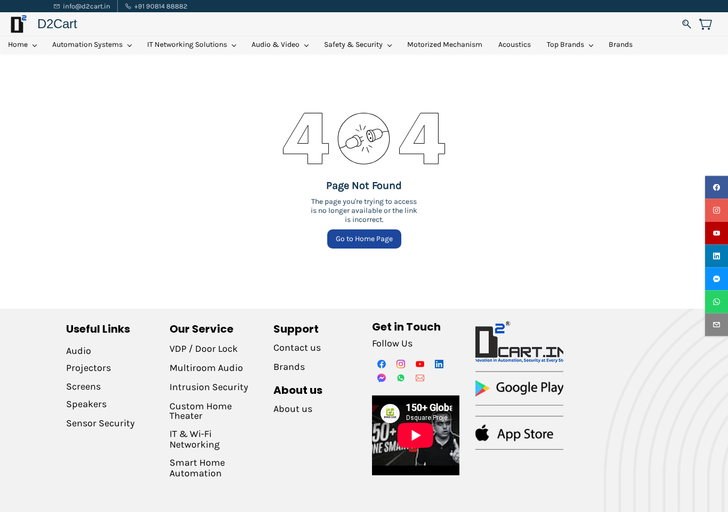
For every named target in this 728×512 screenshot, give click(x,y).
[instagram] (716, 210)
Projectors (88, 368)
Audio (78, 351)
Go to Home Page (364, 238)
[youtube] (716, 233)
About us (292, 409)
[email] (716, 324)
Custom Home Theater (200, 411)
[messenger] (716, 279)
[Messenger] (382, 378)
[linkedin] (716, 256)
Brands (289, 367)
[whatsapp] (716, 302)
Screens (83, 386)
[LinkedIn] (439, 364)
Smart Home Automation (197, 468)
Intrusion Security (209, 387)
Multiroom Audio (206, 368)
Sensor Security (100, 423)
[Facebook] (382, 364)
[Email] (420, 378)
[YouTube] (420, 364)
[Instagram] (401, 364)
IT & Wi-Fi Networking (194, 439)
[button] (709, 24)
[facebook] (716, 187)
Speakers (86, 404)
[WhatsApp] (401, 378)
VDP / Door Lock (203, 348)
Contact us (297, 347)
